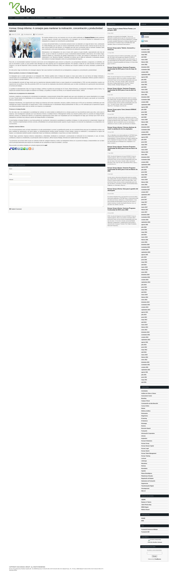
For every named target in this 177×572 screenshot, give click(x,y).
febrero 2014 (144, 297)
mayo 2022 (144, 54)
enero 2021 (144, 94)
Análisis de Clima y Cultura (148, 393)
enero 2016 (144, 242)
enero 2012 (144, 359)
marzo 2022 (144, 59)
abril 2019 (143, 147)
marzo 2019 (144, 149)
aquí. (46, 145)
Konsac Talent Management (148, 453)
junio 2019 (144, 142)
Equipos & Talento (146, 502)
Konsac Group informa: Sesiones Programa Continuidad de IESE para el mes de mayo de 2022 (122, 69)
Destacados (144, 413)
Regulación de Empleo (147, 478)
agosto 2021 (144, 77)
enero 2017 (144, 212)
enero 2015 (144, 272)
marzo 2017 (144, 207)
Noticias (143, 465)
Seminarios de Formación (148, 481)
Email (10, 174)
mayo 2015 (144, 262)
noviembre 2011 (145, 364)
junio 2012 (144, 347)
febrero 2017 (144, 209)
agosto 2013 (144, 312)
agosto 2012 (144, 342)
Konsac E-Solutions (146, 440)
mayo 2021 (144, 84)
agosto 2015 (144, 254)
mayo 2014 (144, 289)
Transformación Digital (147, 485)
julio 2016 (143, 227)
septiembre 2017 (145, 194)
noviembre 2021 (145, 69)
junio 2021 (144, 82)
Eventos (143, 425)
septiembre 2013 (145, 309)
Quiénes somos (19, 17)
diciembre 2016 (145, 214)
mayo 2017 (144, 202)
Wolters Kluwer (145, 509)
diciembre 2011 (145, 362)
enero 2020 (144, 124)
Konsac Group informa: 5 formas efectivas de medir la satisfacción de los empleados (122, 128)
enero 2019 (144, 154)
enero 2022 (144, 64)
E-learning (144, 418)
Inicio (11, 17)
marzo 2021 (144, 89)
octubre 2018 (144, 162)
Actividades (144, 391)
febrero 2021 (144, 92)
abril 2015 (143, 264)
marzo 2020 (144, 119)
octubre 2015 (144, 249)
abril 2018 (143, 177)
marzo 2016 (144, 237)
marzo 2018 (144, 179)
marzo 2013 (144, 324)
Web (27, 17)
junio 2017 (144, 199)
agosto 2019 (144, 137)
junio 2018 (144, 172)
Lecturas (143, 458)
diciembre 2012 (145, 332)
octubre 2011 (144, 367)
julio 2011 (143, 374)
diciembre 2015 (145, 244)
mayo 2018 (144, 174)
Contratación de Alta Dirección (149, 403)
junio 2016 (144, 229)
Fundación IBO (145, 532)
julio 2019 (143, 139)
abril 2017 (143, 204)
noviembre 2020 (145, 99)
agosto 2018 (144, 167)
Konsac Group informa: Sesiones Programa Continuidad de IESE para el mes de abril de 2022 (122, 90)
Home (11, 24)
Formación (144, 431)
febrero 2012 (144, 357)
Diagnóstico (144, 415)
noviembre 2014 (145, 277)
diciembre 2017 (145, 187)
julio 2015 (143, 257)
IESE (142, 520)
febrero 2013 (144, 327)
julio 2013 (143, 314)
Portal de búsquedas (38, 17)
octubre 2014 (144, 279)
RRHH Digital (144, 507)
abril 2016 (143, 234)
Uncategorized (19, 24)
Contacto (50, 17)
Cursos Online (145, 405)
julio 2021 (143, 79)
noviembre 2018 (145, 159)
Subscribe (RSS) (13, 570)
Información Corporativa (148, 433)
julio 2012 (143, 344)
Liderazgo (144, 460)
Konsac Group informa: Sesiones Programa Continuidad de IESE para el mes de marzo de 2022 (122, 148)
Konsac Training (145, 456)
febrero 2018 (144, 182)
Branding (143, 398)
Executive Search (146, 428)
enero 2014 (144, 299)
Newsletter (144, 463)
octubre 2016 (144, 219)
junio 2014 (144, 287)
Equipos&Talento (90, 37)
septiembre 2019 (145, 134)
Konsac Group (145, 443)
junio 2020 (144, 112)
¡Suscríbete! (59, 17)
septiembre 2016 (145, 222)
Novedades (144, 468)
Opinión (143, 471)
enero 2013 (144, 329)
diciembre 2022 (145, 49)
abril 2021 (143, 87)
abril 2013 (143, 322)
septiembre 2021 (145, 74)
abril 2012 (143, 352)
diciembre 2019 (145, 127)
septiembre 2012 (145, 339)
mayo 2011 (144, 379)
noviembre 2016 (145, 217)
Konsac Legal (145, 448)
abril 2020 (143, 117)
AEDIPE (143, 499)
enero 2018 (144, 184)
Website (11, 179)
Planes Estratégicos (146, 473)
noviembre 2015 (145, 247)
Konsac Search (145, 451)
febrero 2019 (144, 152)
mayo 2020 (144, 114)
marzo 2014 (144, 294)
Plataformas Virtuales (147, 476)
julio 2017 (143, 197)
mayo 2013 (144, 319)
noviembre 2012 (145, 334)
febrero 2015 (144, 269)
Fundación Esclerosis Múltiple (149, 529)
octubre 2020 (144, 102)
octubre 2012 (144, 337)
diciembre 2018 (145, 157)
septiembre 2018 (145, 164)
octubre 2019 (144, 132)
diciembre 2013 (145, 302)
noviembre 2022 (145, 52)
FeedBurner (158, 559)
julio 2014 (143, 284)
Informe (143, 436)
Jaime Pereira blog (146, 504)
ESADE (143, 518)
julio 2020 (143, 109)
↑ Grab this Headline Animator (154, 542)
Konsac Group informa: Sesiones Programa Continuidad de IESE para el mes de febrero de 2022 (122, 169)
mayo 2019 (144, 144)
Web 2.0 (143, 491)
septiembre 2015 (145, 252)
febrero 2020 (144, 122)
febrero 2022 (144, 62)
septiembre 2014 (145, 282)
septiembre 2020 (145, 104)
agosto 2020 (144, 107)
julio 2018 (143, 169)
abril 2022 (143, 57)
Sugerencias (144, 483)
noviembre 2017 (145, 189)
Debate (143, 408)
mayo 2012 (144, 349)
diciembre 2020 (145, 97)
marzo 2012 (144, 354)
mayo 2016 (144, 232)
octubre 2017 (144, 192)
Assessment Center (146, 395)
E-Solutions (144, 420)
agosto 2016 (144, 224)
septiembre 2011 (145, 369)
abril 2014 (143, 292)
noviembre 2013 (145, 304)
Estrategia (144, 423)
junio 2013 (144, 317)
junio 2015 (144, 259)
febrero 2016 (144, 239)
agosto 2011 (144, 372)
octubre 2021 (144, 72)
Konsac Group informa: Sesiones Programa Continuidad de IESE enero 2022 (121, 209)
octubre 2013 (144, 307)
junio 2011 (144, 377)
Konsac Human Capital (147, 445)
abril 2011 (143, 382)
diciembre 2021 (145, 67)
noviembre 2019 (145, 129)
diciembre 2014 (145, 274)
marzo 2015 (144, 267)
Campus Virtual (145, 400)
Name (10, 168)
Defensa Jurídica (145, 411)
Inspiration (144, 438)
